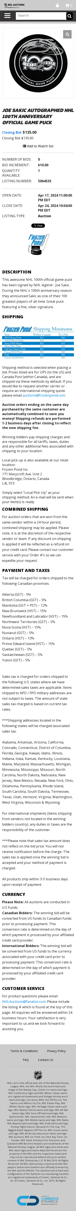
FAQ (26, 1060)
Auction (44, 216)
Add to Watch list (39, 146)
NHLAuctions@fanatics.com (24, 1001)
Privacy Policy (56, 1051)
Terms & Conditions (24, 1051)
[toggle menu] (7, 15)
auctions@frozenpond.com (44, 395)
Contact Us (45, 1060)
